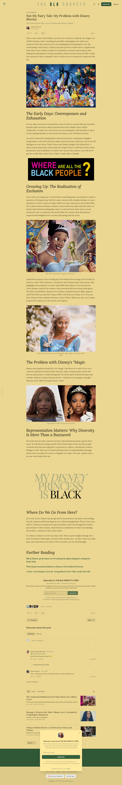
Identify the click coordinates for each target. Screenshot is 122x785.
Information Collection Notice (60, 763)
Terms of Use (70, 761)
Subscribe (61, 757)
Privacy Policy (75, 763)
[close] (79, 732)
